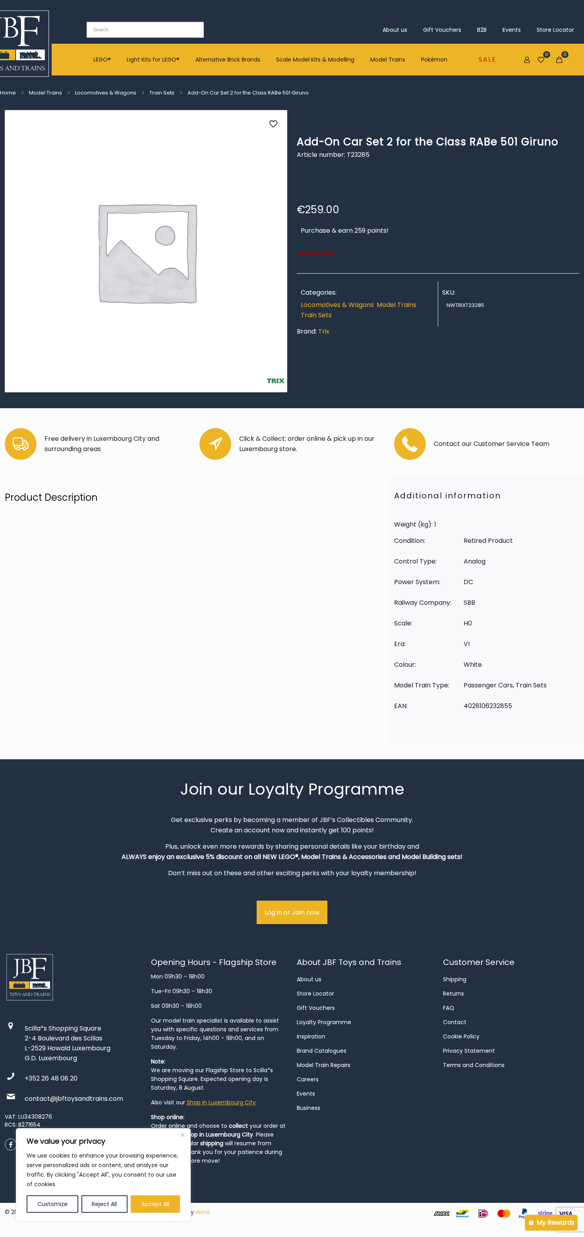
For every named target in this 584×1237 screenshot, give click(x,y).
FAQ (448, 1008)
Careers (308, 1079)
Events (306, 1094)
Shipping (454, 979)
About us (309, 979)
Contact (454, 1022)
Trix (323, 331)
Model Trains (45, 92)
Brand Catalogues (321, 1051)
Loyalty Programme (324, 1022)
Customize (52, 1204)
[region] (103, 1174)
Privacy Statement (469, 1051)
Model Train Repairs (323, 1065)
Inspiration (311, 1036)
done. (203, 1212)
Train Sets (161, 92)
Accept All (155, 1204)
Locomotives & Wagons (105, 92)
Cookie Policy (461, 1036)
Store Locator (315, 994)
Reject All (104, 1204)
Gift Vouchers (316, 1008)
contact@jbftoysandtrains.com (74, 1098)
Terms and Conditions (474, 1065)
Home (8, 92)
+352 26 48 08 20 (51, 1078)
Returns (453, 994)
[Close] (182, 1135)
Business (308, 1108)
